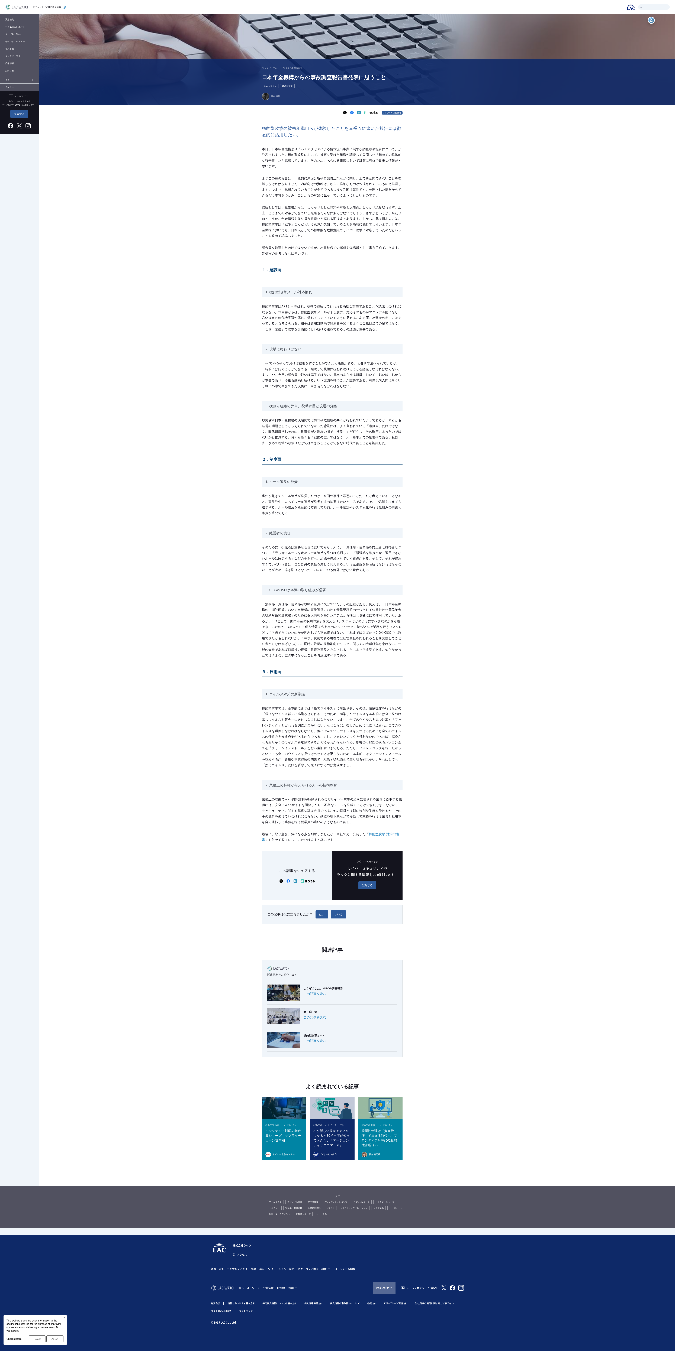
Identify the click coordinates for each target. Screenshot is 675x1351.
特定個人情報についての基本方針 (279, 1303)
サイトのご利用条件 (221, 1311)
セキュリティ (270, 86)
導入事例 (9, 48)
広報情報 (9, 63)
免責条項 (215, 1303)
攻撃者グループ (303, 1214)
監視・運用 (257, 1269)
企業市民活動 (314, 1208)
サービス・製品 (13, 34)
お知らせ (9, 70)
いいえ (338, 914)
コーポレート (395, 1208)
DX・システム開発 (344, 1269)
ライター (9, 87)
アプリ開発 (313, 1202)
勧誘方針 (372, 1303)
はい (321, 914)
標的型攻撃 (287, 86)
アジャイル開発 (294, 1202)
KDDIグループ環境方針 (395, 1303)
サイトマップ (246, 1311)
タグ (7, 79)
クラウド (330, 1208)
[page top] (668, 1343)
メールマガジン (415, 1288)
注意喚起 (9, 19)
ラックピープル (13, 55)
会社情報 (268, 1288)
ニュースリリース (249, 1288)
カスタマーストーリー (385, 1202)
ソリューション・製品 (281, 1269)
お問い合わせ (384, 1288)
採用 (291, 1288)
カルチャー (274, 1208)
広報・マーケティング (279, 1214)
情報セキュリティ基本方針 (241, 1303)
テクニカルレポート (15, 26)
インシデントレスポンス (335, 1202)
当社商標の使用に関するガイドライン (434, 1303)
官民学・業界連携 (293, 1208)
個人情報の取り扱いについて (345, 1303)
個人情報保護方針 (313, 1303)
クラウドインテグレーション (354, 1208)
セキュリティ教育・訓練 (312, 1269)
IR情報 (281, 1288)
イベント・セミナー (15, 41)
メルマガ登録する (394, 113)
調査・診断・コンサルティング (229, 1269)
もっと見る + (322, 1214)
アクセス (242, 1254)
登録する (19, 114)
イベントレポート (361, 1202)
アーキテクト (275, 1202)
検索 (641, 7)
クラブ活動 (378, 1208)
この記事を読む (315, 994)
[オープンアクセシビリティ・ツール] (651, 20)
